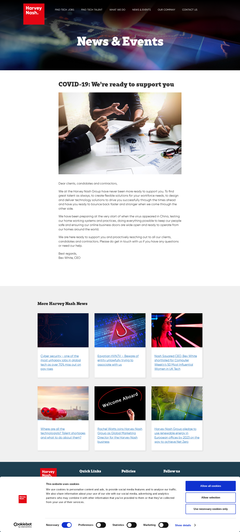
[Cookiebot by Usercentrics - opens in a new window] (22, 525)
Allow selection (210, 497)
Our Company (166, 9)
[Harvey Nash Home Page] (33, 14)
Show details (183, 525)
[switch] (101, 525)
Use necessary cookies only (211, 508)
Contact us (189, 9)
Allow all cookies (210, 485)
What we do (117, 9)
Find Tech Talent (91, 9)
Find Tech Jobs (64, 9)
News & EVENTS (141, 9)
